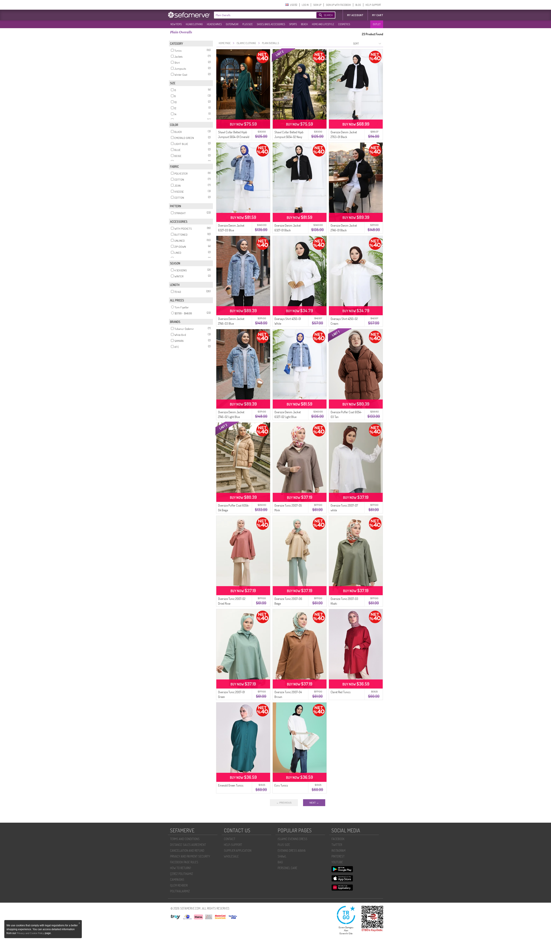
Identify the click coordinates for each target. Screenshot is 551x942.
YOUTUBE (337, 862)
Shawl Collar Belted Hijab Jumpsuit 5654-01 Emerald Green (233, 136)
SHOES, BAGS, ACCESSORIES (271, 24)
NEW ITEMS (176, 24)
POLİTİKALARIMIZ (180, 891)
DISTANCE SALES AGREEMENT (188, 845)
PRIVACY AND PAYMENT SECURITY (190, 856)
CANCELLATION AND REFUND (187, 850)
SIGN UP (317, 4)
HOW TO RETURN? (180, 868)
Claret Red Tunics (340, 692)
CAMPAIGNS (177, 879)
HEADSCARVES (214, 24)
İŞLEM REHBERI (179, 885)
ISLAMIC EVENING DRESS (292, 839)
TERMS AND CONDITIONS (185, 839)
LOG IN (305, 4)
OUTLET (377, 24)
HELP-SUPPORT (373, 4)
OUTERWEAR (232, 24)
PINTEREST (338, 856)
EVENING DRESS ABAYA (292, 850)
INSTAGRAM (338, 850)
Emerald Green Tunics (230, 785)
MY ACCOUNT (355, 15)
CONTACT (229, 839)
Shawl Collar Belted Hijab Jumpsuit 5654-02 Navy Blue (288, 136)
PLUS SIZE (247, 24)
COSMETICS (344, 24)
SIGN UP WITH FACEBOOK (338, 4)
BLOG (358, 4)
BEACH (304, 24)
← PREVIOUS (283, 802)
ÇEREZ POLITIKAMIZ (181, 874)
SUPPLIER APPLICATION (237, 850)
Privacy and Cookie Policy (31, 933)
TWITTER (336, 845)
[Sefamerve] (190, 15)
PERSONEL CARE (287, 868)
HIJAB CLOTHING (194, 24)
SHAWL (282, 856)
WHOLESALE (231, 856)
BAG (280, 862)
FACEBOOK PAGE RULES (184, 862)
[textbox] (261, 15)
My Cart (377, 15)
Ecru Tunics (281, 785)
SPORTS (293, 24)
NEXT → (314, 802)
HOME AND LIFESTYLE (323, 24)
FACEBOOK (337, 839)
